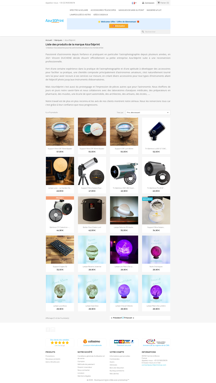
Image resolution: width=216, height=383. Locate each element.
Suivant (130, 318)
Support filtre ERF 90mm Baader (92, 149)
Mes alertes (114, 374)
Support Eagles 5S (60, 267)
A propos (81, 361)
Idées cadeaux (100, 14)
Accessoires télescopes (103, 10)
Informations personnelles (120, 356)
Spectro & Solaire (79, 10)
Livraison (81, 373)
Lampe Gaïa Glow (92, 306)
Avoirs (112, 362)
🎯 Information (118, 26)
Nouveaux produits (53, 359)
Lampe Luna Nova (60, 306)
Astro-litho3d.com (53, 362)
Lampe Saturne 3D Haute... (124, 227)
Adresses (113, 365)
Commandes (114, 359)
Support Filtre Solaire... (156, 227)
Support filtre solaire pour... (92, 188)
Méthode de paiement (86, 364)
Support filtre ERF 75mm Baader (60, 149)
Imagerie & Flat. (154, 10)
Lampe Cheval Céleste (124, 306)
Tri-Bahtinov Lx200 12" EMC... (156, 149)
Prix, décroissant (148, 112)
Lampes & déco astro (80, 14)
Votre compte (117, 352)
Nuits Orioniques (156, 267)
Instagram (53, 329)
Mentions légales (84, 376)
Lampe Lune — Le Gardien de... (60, 188)
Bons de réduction (117, 368)
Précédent (115, 318)
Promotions (50, 356)
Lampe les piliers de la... (124, 267)
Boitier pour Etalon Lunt (92, 227)
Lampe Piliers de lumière (156, 306)
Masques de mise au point (131, 10)
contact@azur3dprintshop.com (154, 365)
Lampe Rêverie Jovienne (92, 267)
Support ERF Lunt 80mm (124, 149)
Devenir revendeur (85, 367)
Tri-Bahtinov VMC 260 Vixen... (124, 188)
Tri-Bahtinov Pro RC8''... (156, 188)
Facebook (48, 329)
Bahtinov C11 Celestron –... (60, 227)
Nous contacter (84, 370)
